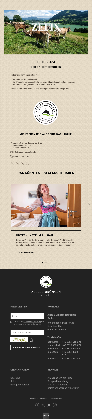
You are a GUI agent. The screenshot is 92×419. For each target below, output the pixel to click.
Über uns (15, 377)
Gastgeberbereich (19, 384)
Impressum (34, 398)
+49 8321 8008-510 (70, 353)
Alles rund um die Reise (59, 377)
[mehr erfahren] (46, 220)
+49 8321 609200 (21, 156)
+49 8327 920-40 (71, 348)
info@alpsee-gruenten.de (24, 152)
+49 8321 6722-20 (71, 358)
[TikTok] (54, 405)
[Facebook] (37, 405)
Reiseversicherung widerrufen (63, 388)
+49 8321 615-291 (71, 341)
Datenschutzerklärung (32, 322)
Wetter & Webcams (57, 384)
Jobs (13, 381)
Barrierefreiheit (56, 398)
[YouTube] (49, 405)
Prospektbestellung (57, 381)
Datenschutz (44, 398)
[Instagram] (43, 405)
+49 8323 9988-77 (71, 345)
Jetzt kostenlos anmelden (26, 347)
